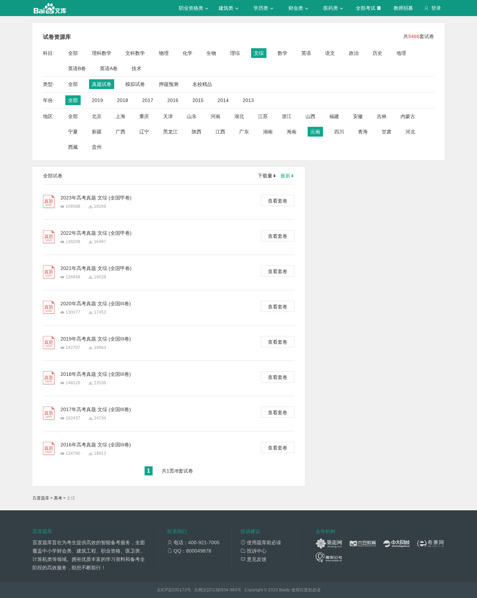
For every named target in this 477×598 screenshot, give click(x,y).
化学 (187, 53)
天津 (168, 116)
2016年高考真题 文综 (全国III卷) (95, 444)
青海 (363, 131)
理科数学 (101, 53)
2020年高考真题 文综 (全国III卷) (95, 303)
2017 (147, 100)
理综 (235, 53)
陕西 (196, 131)
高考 (58, 498)
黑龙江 (170, 131)
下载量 (265, 175)
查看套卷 (277, 201)
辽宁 (144, 131)
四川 (339, 131)
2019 (97, 100)
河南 (215, 116)
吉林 (382, 116)
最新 (285, 175)
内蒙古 (408, 116)
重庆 (144, 116)
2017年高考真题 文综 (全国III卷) (95, 409)
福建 (334, 116)
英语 (306, 53)
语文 (330, 53)
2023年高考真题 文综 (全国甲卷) (96, 197)
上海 (120, 116)
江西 (220, 131)
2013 (248, 100)
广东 (244, 131)
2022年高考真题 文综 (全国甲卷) (96, 233)
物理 (164, 53)
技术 (136, 68)
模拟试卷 (135, 84)
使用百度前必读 (306, 590)
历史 (377, 53)
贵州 (97, 147)
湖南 (268, 131)
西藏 (73, 147)
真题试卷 (101, 84)
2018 (122, 100)
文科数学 (135, 53)
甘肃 (386, 131)
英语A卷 (109, 68)
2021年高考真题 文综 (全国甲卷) (96, 268)
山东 (192, 116)
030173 (179, 590)
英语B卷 (77, 68)
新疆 (97, 131)
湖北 (239, 116)
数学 (282, 53)
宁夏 (73, 131)
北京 (97, 116)
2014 (223, 100)
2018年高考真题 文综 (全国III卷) (95, 374)
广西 (120, 131)
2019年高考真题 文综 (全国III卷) (95, 339)
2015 (198, 100)
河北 (410, 131)
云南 (315, 131)
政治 (354, 53)
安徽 (358, 116)
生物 (211, 53)
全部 (73, 53)
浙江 (287, 116)
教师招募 (403, 8)
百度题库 (40, 498)
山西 (310, 116)
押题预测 (168, 84)
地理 (401, 53)
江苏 (263, 116)
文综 (259, 53)
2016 (172, 100)
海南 (291, 131)
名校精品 (202, 84)
